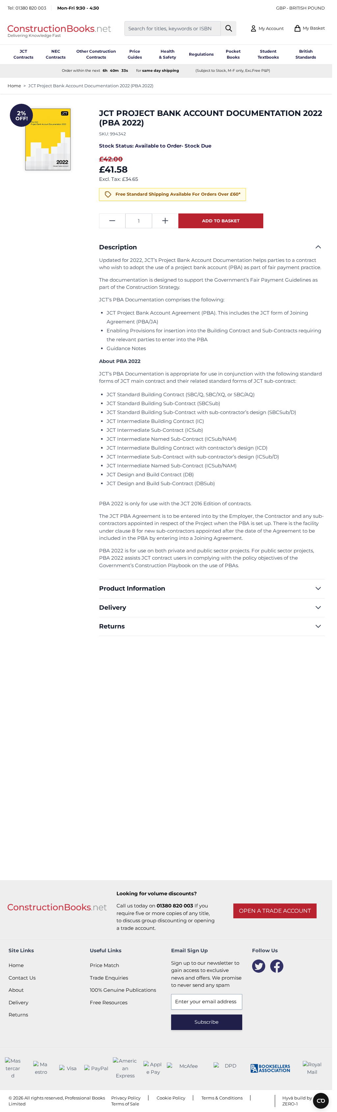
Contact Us (22, 978)
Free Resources (108, 1002)
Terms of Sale (125, 1103)
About (16, 990)
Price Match (104, 965)
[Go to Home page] (59, 28)
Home (14, 85)
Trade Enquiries (109, 978)
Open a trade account (275, 910)
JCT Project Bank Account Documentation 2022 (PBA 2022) (90, 85)
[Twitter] (258, 966)
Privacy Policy (126, 1097)
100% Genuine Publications (123, 990)
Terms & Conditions (222, 1097)
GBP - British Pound (300, 8)
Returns (18, 1015)
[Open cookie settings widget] (321, 1101)
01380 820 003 (30, 8)
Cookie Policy (171, 1097)
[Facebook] (276, 966)
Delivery (18, 1002)
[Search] (228, 28)
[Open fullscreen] (47, 141)
